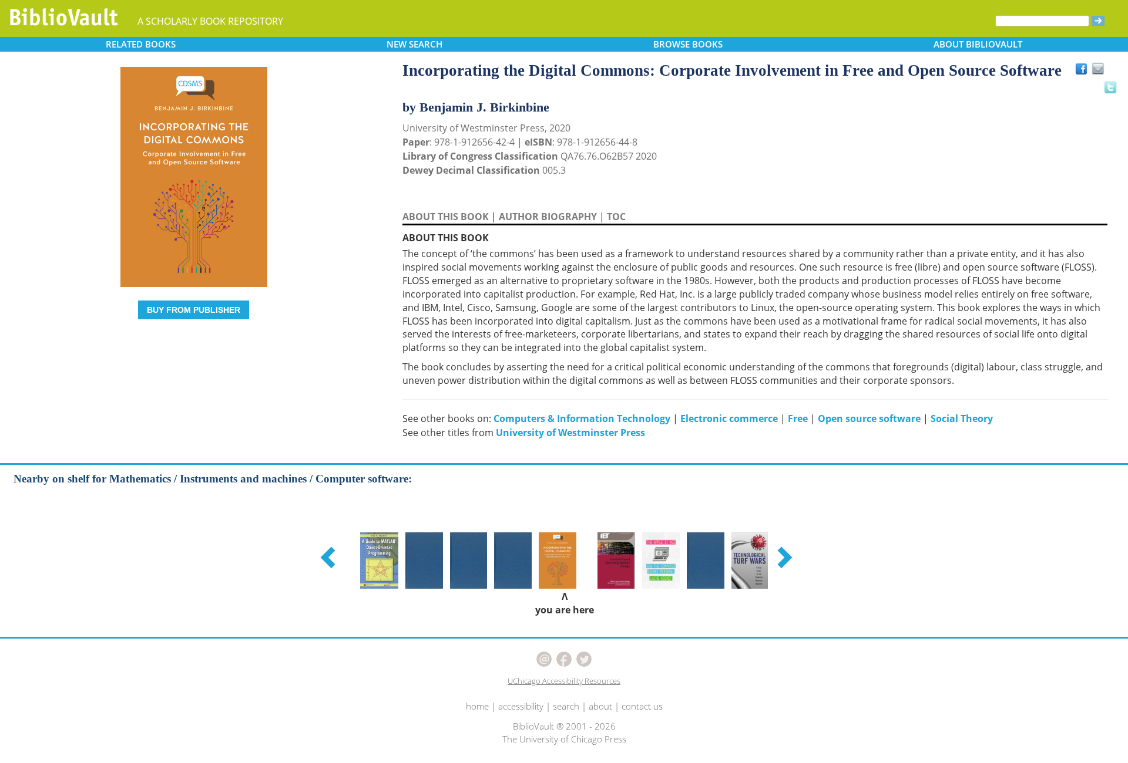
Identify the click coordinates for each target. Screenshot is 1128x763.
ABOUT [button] (978, 44)
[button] (329, 557)
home (477, 706)
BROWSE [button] (688, 44)
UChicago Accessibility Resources (564, 681)
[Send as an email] (1098, 69)
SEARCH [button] (414, 44)
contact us (642, 706)
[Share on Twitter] (1109, 86)
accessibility (520, 706)
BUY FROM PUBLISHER (193, 310)
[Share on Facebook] (1084, 72)
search (566, 706)
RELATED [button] (141, 44)
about (600, 706)
